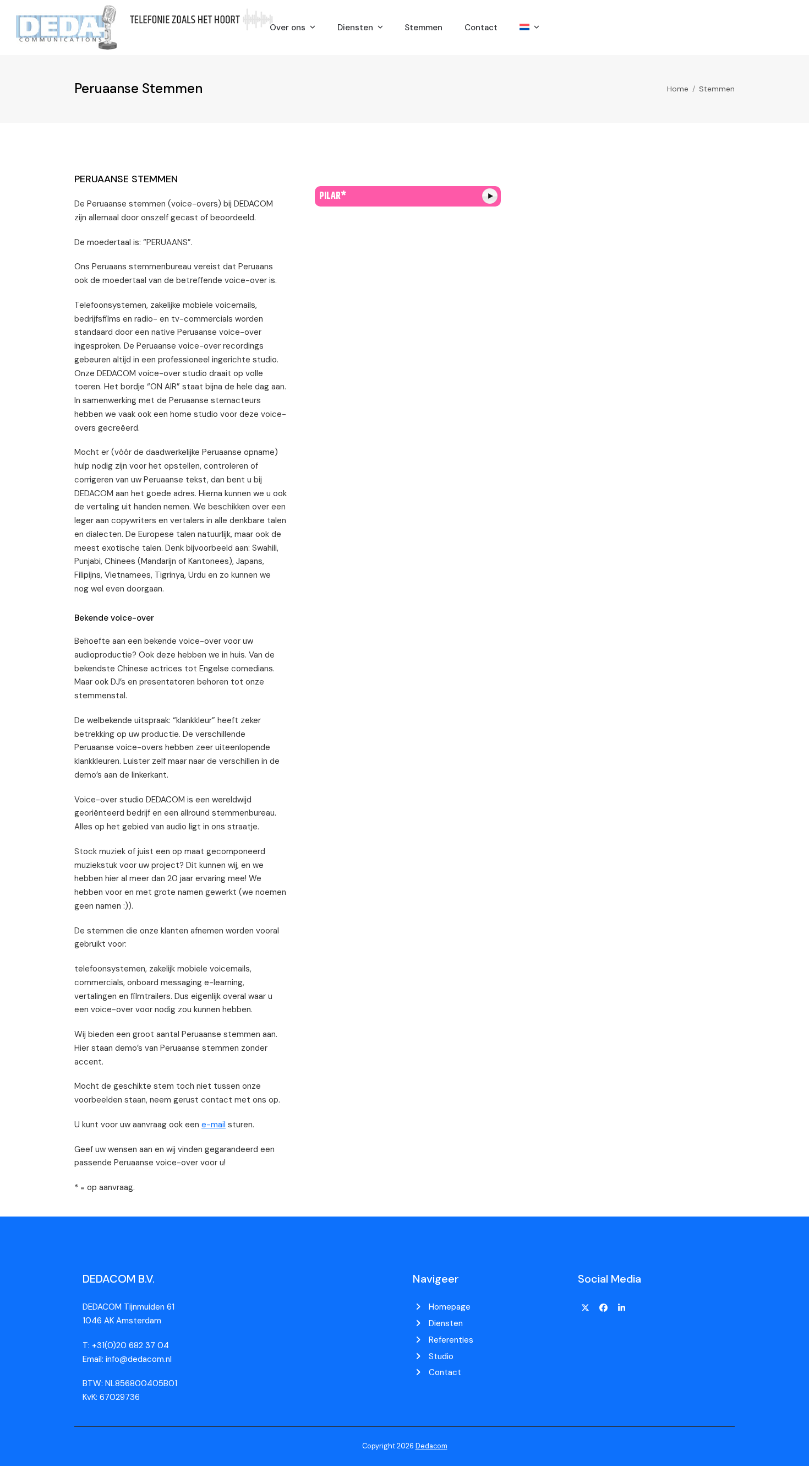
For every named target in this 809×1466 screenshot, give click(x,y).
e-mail (213, 1124)
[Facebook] (603, 1308)
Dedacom (431, 1446)
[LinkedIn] (621, 1308)
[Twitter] (585, 1308)
